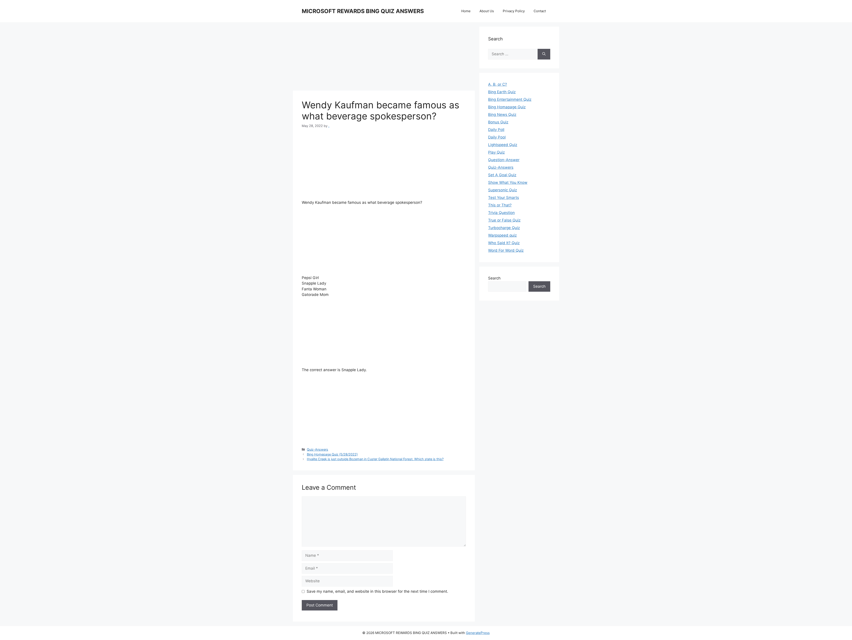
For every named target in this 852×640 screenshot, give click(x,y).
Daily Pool (497, 137)
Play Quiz (496, 152)
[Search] (544, 54)
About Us (486, 11)
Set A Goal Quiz (502, 175)
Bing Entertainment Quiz (509, 99)
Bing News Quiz (502, 114)
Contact (540, 11)
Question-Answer (503, 160)
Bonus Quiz (498, 122)
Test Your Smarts (503, 197)
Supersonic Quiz (502, 190)
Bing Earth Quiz (502, 92)
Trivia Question (501, 212)
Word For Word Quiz (506, 250)
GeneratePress (478, 633)
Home (466, 11)
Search (494, 278)
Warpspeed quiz (502, 235)
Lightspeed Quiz (502, 145)
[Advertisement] (384, 58)
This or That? (500, 205)
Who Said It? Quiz (504, 243)
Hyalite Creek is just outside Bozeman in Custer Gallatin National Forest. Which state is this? (375, 459)
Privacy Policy (514, 11)
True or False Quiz (504, 220)
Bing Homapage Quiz (507, 107)
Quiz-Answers (317, 449)
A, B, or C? (497, 84)
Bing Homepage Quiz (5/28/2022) (332, 454)
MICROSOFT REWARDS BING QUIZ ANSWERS (363, 11)
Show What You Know (507, 182)
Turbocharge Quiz (504, 228)
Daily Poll (496, 129)
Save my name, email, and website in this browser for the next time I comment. (377, 591)
